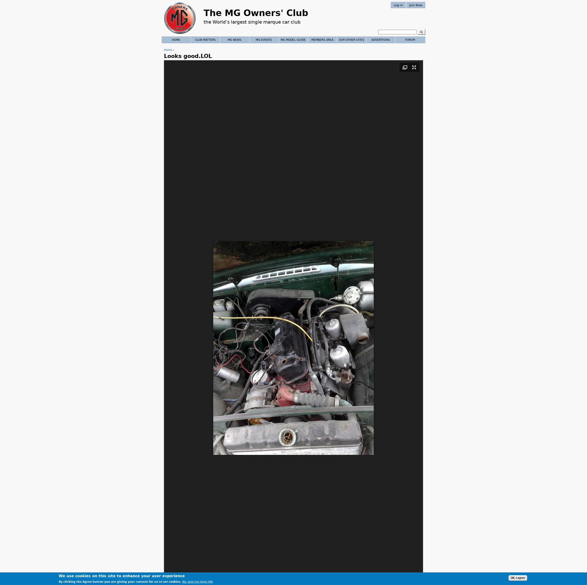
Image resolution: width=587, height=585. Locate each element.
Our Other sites (351, 39)
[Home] (180, 34)
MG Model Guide (293, 39)
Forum (410, 39)
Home (168, 50)
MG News (234, 39)
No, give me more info (197, 581)
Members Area (322, 39)
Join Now (415, 5)
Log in (398, 5)
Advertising (380, 39)
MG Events (264, 39)
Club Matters (205, 39)
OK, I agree (518, 578)
